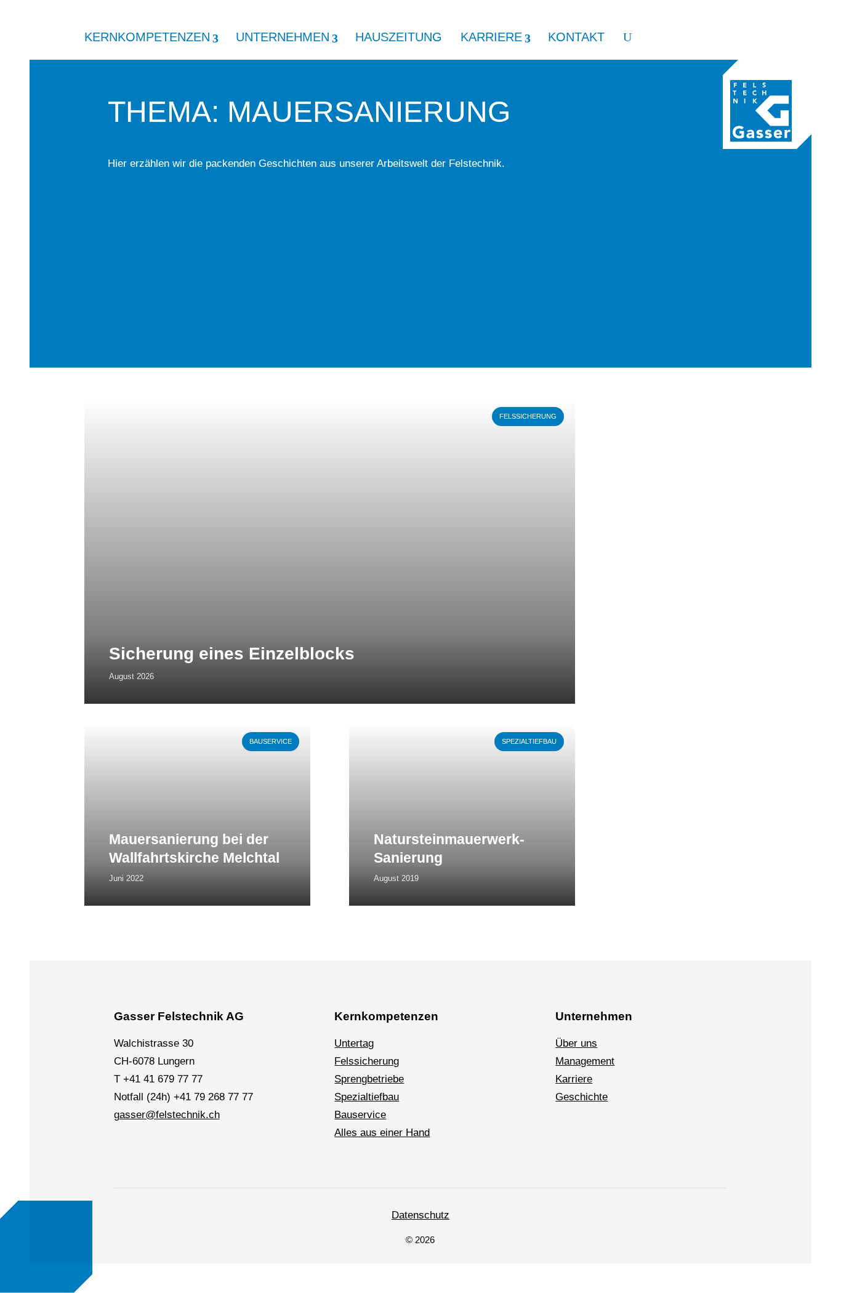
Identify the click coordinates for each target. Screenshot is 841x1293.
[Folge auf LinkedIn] (125, 1152)
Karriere (491, 37)
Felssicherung (528, 416)
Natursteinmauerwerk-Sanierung (449, 848)
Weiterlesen (111, 404)
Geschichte (581, 1097)
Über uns (576, 1043)
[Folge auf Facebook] (154, 1152)
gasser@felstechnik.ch (167, 1115)
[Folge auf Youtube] (239, 1152)
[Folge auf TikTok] (210, 1152)
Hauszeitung (398, 37)
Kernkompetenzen (147, 37)
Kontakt (576, 37)
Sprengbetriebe (369, 1079)
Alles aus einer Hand (382, 1132)
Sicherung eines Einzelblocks (232, 653)
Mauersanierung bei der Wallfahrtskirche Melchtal (194, 848)
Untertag (354, 1043)
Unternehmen (282, 37)
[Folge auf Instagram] (182, 1152)
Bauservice (270, 741)
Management (584, 1061)
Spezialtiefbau (529, 741)
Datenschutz (420, 1215)
